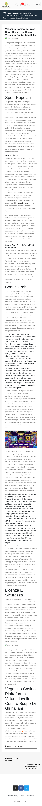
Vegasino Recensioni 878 (22, 13)
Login (29, 5)
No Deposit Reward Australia (12, 759)
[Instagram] (15, 788)
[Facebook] (21, 788)
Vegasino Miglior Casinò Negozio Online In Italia (30, 766)
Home (9, 13)
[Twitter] (26, 788)
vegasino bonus (23, 203)
